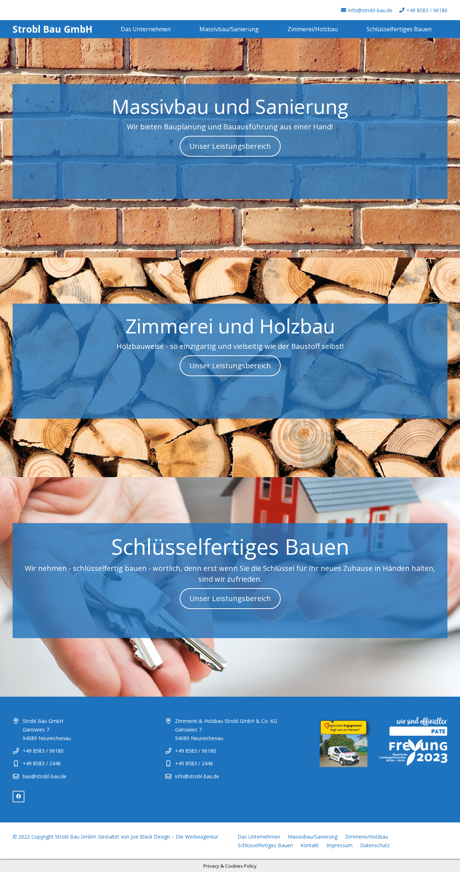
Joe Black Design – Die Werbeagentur (174, 836)
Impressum (339, 845)
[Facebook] (18, 797)
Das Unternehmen (259, 836)
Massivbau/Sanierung (312, 836)
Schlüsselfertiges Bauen (265, 845)
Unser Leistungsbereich (230, 146)
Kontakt (309, 845)
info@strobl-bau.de (197, 776)
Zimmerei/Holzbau (366, 836)
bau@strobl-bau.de (44, 776)
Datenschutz (375, 845)
